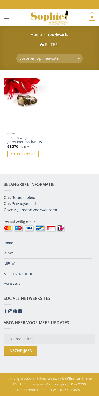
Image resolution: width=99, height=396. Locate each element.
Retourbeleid (23, 197)
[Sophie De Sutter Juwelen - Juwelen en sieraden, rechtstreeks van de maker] (49, 17)
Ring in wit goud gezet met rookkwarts (24, 140)
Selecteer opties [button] (23, 154)
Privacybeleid (24, 203)
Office (70, 378)
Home (36, 34)
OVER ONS (12, 284)
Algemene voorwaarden (35, 209)
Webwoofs (56, 378)
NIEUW (9, 263)
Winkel (9, 253)
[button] (6, 17)
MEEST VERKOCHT (18, 274)
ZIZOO (42, 378)
